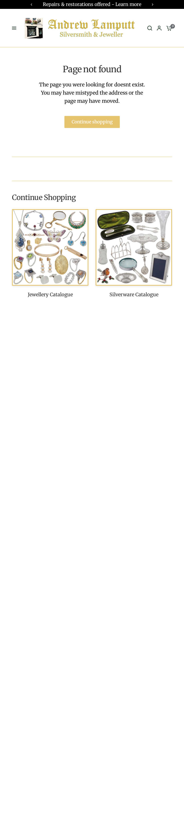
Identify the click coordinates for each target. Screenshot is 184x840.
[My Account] (159, 28)
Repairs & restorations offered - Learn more (92, 4)
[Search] (150, 28)
